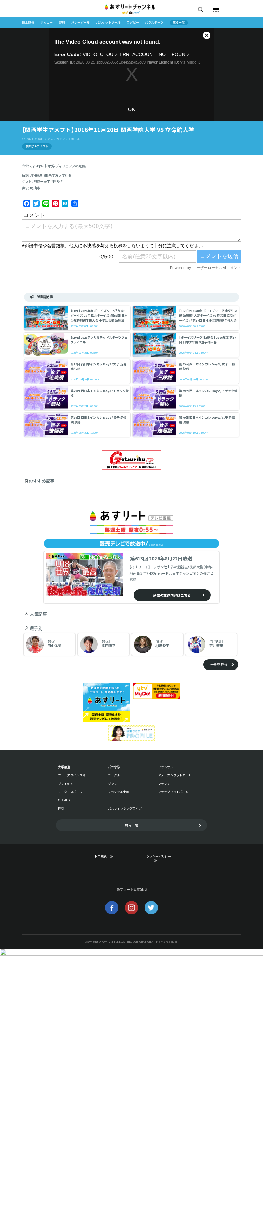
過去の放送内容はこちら (172, 595)
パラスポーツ (154, 22)
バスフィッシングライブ (125, 808)
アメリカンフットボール (175, 775)
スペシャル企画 (118, 792)
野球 (62, 22)
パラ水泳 (114, 767)
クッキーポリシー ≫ (160, 859)
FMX (61, 808)
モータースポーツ (70, 792)
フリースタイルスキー (73, 775)
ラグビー (133, 22)
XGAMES (64, 800)
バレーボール (80, 22)
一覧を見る (218, 664)
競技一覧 (179, 22)
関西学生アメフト (37, 146)
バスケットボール (108, 22)
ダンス (112, 783)
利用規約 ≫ (108, 857)
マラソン (164, 783)
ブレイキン (65, 783)
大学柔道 (64, 767)
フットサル (165, 767)
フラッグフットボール (173, 792)
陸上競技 (28, 22)
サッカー (46, 22)
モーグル (114, 775)
